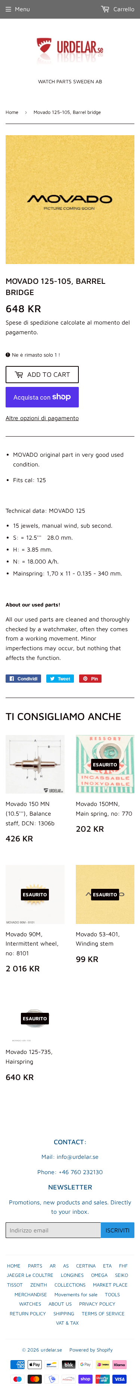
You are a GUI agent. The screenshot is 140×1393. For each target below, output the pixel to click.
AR (53, 1266)
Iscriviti (118, 1230)
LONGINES (72, 1275)
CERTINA (86, 1266)
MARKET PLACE (110, 1285)
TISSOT (15, 1285)
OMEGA (99, 1275)
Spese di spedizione (32, 322)
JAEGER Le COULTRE (30, 1275)
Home (12, 112)
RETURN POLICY (28, 1313)
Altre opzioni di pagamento (42, 418)
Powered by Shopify (91, 1350)
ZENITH (38, 1285)
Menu (22, 9)
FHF (123, 1266)
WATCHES (30, 1304)
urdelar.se (51, 1350)
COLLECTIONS (70, 1285)
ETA (107, 1266)
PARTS (35, 1266)
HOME (14, 1266)
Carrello (123, 9)
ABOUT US (60, 1304)
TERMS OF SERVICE (103, 1313)
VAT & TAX (67, 1323)
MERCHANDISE (31, 1294)
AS (66, 1266)
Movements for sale (76, 1294)
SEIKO (121, 1275)
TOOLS (112, 1294)
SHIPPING (63, 1313)
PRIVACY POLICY (97, 1304)
